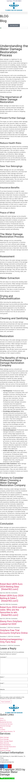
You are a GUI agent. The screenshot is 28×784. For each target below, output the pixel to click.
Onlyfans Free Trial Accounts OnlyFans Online (14, 631)
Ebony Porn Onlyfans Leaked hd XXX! (11, 622)
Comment (3, 657)
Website (2, 689)
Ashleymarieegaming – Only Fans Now (11, 640)
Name (2, 677)
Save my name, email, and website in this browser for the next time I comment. (12, 697)
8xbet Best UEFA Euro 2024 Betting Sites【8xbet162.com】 (11, 587)
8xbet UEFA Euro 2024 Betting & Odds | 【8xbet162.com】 (11, 598)
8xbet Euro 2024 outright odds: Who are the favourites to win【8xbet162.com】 (13, 611)
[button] (14, 13)
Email (2, 683)
